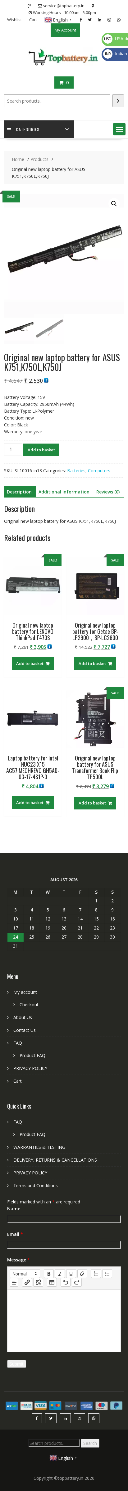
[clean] (82, 1273)
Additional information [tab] (64, 492)
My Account (65, 30)
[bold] (49, 1273)
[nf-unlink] (38, 1282)
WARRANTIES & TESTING (39, 1147)
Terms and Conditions (35, 1185)
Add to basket (41, 450)
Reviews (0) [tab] (108, 492)
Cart (33, 19)
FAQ (17, 1043)
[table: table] (52, 1282)
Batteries (76, 471)
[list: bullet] (107, 1273)
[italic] (60, 1273)
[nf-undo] (66, 1282)
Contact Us (24, 1030)
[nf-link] (27, 1282)
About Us (22, 1017)
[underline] (71, 1273)
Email (15, 1234)
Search (90, 1443)
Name (13, 1209)
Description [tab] (19, 492)
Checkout (29, 1005)
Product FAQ (32, 1055)
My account (25, 992)
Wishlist (14, 19)
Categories (27, 129)
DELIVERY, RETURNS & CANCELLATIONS (55, 1160)
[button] (119, 129)
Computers (99, 471)
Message (18, 1260)
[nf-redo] (77, 1282)
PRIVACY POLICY (30, 1068)
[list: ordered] (96, 1273)
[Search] (118, 101)
